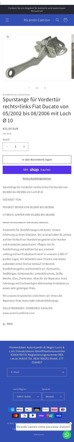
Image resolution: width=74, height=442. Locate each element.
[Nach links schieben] (29, 88)
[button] (7, 20)
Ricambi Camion (22, 423)
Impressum (38, 434)
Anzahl (6, 139)
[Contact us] (67, 434)
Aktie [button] (10, 323)
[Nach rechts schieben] (45, 88)
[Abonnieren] (63, 372)
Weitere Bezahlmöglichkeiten (37, 178)
